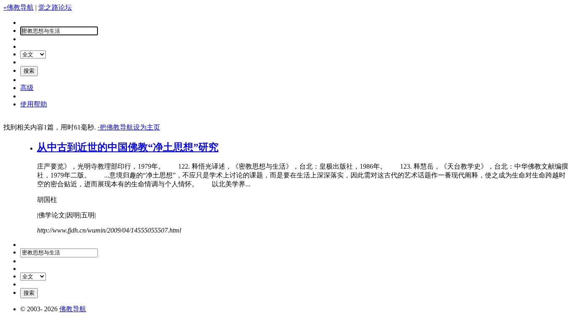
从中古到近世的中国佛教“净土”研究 (128, 147)
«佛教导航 (18, 7)
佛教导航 (72, 308)
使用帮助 (33, 104)
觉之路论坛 (55, 7)
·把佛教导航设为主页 (128, 127)
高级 (27, 87)
